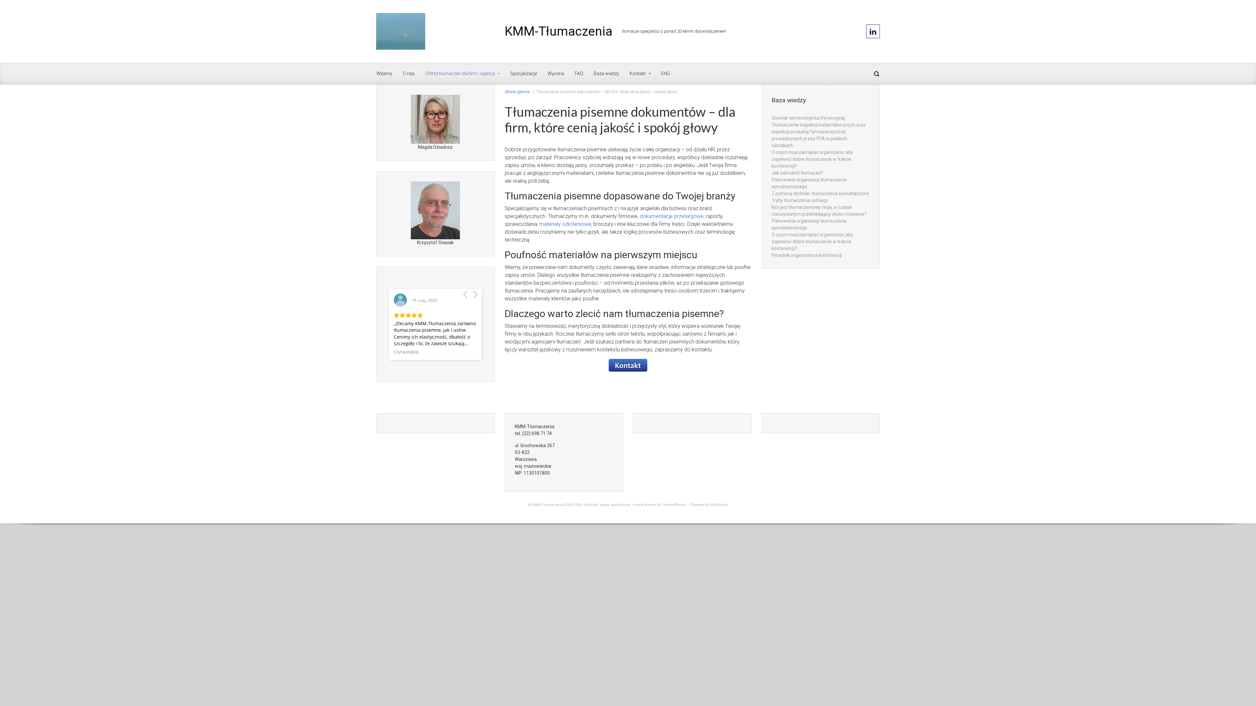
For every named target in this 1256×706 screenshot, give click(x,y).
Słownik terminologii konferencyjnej (808, 118)
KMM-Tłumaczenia (558, 31)
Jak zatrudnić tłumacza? (797, 173)
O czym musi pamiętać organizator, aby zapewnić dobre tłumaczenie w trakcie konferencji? (812, 159)
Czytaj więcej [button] (406, 352)
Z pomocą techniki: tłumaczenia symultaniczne (820, 193)
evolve (639, 505)
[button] (475, 296)
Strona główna (517, 91)
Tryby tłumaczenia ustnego (800, 200)
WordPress (719, 505)
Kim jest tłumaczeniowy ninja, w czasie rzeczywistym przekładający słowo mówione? (819, 211)
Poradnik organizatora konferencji (807, 255)
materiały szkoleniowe (565, 224)
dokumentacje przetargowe (672, 216)
